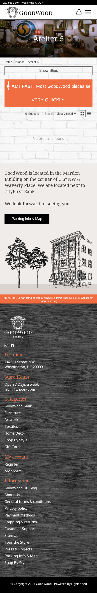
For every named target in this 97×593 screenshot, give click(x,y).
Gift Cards (13, 446)
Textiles (11, 426)
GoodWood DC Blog (21, 487)
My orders (13, 471)
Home (8, 62)
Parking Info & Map (27, 219)
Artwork (11, 419)
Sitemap (11, 535)
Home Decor (15, 433)
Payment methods (20, 515)
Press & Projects (18, 549)
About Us (12, 494)
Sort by (49, 113)
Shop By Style (16, 440)
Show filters (48, 70)
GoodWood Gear (18, 406)
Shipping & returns (21, 521)
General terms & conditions (28, 501)
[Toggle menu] (87, 12)
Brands (20, 62)
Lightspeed (79, 584)
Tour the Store (17, 542)
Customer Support (20, 528)
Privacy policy (16, 508)
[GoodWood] (28, 12)
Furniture (13, 412)
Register (12, 464)
